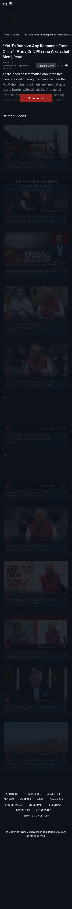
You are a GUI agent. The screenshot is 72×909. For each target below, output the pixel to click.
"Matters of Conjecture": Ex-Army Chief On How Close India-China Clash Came (29, 548)
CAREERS (25, 799)
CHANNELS (56, 799)
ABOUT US (12, 794)
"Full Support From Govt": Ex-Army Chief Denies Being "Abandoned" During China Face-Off (28, 439)
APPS (40, 799)
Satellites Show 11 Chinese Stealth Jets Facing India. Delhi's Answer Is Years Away (30, 272)
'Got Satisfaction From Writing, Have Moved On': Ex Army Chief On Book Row (29, 601)
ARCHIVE (9, 799)
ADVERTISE (54, 794)
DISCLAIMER (35, 804)
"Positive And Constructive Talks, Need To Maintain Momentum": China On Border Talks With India (30, 764)
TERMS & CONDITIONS (36, 815)
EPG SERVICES (13, 804)
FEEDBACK (55, 804)
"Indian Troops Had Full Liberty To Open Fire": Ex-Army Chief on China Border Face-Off (31, 383)
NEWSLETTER (33, 794)
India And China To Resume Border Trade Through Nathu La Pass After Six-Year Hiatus (29, 219)
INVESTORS (23, 810)
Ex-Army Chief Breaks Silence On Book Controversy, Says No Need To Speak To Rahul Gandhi (28, 328)
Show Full (34, 98)
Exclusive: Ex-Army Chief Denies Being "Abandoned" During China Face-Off (26, 655)
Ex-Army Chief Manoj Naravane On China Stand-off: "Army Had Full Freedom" (28, 494)
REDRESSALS (43, 810)
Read (17, 57)
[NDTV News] (17, 15)
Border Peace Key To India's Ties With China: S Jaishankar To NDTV (30, 708)
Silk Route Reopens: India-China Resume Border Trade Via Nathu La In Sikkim (27, 165)
